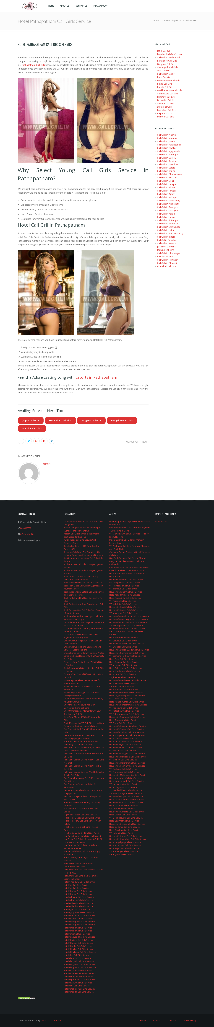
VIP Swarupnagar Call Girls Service (125, 793)
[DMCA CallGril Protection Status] (27, 998)
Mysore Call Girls (165, 116)
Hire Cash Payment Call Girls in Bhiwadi (82, 836)
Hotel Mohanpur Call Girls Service (125, 778)
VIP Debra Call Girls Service (122, 808)
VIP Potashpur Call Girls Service (124, 710)
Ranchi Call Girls (165, 87)
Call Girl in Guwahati (167, 240)
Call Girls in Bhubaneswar (170, 174)
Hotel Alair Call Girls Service (77, 955)
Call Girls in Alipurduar (168, 203)
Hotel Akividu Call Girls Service (78, 946)
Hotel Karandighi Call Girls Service (125, 597)
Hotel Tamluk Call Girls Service (123, 720)
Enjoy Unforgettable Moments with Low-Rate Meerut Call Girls (82, 712)
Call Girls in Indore (166, 236)
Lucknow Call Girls (166, 96)
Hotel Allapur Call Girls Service (78, 982)
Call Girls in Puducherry (168, 200)
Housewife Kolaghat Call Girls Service (127, 753)
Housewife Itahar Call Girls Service (125, 591)
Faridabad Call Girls (166, 110)
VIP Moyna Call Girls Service (122, 698)
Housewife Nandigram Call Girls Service (128, 704)
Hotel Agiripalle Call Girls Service (79, 912)
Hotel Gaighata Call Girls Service (124, 830)
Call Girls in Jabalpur (167, 141)
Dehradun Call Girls (166, 100)
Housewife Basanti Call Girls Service (126, 643)
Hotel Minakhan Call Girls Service (125, 845)
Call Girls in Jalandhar (167, 164)
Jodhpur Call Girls (165, 249)
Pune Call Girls (164, 77)
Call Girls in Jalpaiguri (167, 210)
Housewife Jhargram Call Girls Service (127, 762)
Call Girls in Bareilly (166, 157)
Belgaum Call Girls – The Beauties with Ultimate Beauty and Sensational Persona (83, 554)
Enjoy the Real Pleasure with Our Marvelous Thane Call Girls (79, 706)
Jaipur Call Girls (30, 420)
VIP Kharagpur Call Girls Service (124, 771)
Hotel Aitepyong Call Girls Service (79, 936)
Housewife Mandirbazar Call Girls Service (129, 616)
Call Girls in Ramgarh (167, 207)
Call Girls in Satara (166, 167)
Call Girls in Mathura (167, 177)
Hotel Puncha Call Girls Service (123, 689)
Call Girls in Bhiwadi (167, 263)
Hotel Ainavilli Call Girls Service (78, 918)
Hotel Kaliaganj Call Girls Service (124, 594)
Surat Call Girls (164, 106)
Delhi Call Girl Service (51, 1020)
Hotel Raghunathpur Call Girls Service (127, 695)
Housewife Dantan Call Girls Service (126, 802)
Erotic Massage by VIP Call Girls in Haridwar (84, 723)
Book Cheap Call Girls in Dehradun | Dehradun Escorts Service (81, 578)
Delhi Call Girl (163, 50)
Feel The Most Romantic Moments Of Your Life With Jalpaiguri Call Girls (83, 737)
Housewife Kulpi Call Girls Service (125, 607)
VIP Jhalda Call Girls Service (122, 677)
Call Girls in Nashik (166, 134)
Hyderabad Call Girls (60, 420)
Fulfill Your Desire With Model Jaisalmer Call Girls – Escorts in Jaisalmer (84, 749)
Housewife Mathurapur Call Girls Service (128, 619)
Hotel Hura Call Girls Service (122, 674)
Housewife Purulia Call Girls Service (126, 692)
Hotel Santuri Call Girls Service (123, 637)
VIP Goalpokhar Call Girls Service (125, 582)
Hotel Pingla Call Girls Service (123, 787)
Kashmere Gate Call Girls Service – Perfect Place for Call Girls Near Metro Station (129, 569)
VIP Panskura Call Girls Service (123, 707)
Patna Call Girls (164, 83)
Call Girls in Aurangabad (169, 144)
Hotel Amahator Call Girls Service (79, 988)
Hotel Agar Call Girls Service (77, 909)
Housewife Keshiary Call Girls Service (127, 765)
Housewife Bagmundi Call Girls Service (127, 726)
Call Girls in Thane (166, 187)
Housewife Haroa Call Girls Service (125, 836)
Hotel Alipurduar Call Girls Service (79, 979)
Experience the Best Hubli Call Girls (80, 726)
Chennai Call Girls (166, 103)
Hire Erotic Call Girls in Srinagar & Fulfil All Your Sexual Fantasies (83, 841)
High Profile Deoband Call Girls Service (82, 817)
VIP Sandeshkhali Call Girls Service (125, 790)
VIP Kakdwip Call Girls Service (123, 604)
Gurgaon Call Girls (91, 420)
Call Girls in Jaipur (165, 73)
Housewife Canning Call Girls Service (126, 652)
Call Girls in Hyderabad (168, 57)
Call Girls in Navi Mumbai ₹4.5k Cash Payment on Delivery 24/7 (81, 636)
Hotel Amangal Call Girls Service (79, 991)
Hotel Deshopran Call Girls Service (125, 741)
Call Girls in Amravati (167, 223)
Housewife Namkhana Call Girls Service (128, 622)
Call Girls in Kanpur (166, 243)
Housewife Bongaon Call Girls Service (127, 823)
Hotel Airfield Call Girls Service (78, 927)
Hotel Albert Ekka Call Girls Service (80, 973)
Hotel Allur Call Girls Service (77, 985)
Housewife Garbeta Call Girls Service (126, 811)
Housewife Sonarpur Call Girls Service (127, 628)
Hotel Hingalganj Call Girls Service (125, 842)
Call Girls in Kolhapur (167, 197)
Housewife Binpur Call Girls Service (126, 796)
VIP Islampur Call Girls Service (123, 588)
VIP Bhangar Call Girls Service (123, 646)
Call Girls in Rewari (166, 190)
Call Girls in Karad (166, 213)
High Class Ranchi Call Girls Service (80, 814)
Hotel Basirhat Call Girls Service (124, 820)
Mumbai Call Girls (32, 428)
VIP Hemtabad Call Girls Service (124, 585)
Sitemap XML (161, 521)
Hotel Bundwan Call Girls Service (124, 671)
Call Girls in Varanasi (167, 138)
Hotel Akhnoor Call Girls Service (79, 942)
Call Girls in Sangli (166, 170)
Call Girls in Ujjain (166, 180)
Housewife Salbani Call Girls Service (126, 732)
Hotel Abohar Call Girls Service (78, 891)
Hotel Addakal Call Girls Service (78, 903)
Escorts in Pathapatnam (96, 377)
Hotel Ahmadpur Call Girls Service (79, 915)
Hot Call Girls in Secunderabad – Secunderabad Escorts (79, 865)
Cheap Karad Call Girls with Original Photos (84, 652)
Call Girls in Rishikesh (167, 259)
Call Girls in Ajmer (166, 193)
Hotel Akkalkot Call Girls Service (79, 949)
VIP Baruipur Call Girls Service (123, 640)
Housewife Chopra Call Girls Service (126, 579)
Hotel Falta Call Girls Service (122, 659)
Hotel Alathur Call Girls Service (78, 970)
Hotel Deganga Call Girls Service (124, 826)
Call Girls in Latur (165, 230)
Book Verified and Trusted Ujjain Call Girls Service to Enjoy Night (83, 618)
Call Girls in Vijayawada (168, 151)
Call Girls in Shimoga (167, 154)
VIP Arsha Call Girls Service (122, 723)
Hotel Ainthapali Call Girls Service (79, 921)
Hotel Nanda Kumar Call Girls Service (126, 701)
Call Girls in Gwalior (166, 147)
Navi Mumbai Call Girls (168, 80)
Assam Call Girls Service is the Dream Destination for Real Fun (81, 535)
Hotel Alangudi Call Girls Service (79, 961)
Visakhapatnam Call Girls (169, 90)
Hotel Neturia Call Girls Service (123, 683)
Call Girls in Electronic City (170, 233)
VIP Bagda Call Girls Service (122, 854)
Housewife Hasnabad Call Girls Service (127, 839)
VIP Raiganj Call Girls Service (122, 600)
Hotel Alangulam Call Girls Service (79, 964)
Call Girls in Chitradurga (168, 226)
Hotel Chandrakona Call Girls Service (126, 799)
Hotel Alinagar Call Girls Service (78, 976)
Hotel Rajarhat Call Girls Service (124, 848)
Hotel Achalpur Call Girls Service (79, 897)
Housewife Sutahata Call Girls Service (127, 717)
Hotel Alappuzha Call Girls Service (80, 967)
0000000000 (25, 528)
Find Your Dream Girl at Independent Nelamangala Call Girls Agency (81, 743)
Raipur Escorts (164, 113)
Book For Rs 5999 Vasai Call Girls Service (83, 582)
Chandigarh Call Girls (167, 67)
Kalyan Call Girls (165, 256)
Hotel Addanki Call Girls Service (78, 906)
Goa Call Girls (164, 70)
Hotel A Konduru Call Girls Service (79, 881)
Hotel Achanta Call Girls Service (78, 900)
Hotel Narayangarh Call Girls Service (126, 781)
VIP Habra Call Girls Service (122, 833)
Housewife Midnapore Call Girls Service (128, 775)
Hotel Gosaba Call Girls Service (124, 662)
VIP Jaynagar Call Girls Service (123, 665)
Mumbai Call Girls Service (170, 54)
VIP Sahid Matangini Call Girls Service (126, 714)
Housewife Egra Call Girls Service (125, 744)
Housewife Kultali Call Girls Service (125, 610)
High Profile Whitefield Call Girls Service (82, 833)
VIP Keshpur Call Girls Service (123, 769)
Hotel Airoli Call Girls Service (77, 933)
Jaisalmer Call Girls (166, 246)
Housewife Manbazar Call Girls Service (127, 680)
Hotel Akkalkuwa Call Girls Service (80, 952)
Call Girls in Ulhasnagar (168, 253)
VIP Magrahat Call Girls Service (123, 613)
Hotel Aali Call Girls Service (76, 885)
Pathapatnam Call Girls (33, 64)
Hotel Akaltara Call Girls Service (78, 940)
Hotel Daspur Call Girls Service (123, 805)
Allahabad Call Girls (166, 266)
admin (46, 463)
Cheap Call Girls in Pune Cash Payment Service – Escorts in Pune (82, 648)
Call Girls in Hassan (166, 216)
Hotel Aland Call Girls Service (77, 958)
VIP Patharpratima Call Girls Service (126, 625)
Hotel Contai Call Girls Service (123, 738)
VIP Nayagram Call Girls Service (124, 784)
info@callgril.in (27, 534)
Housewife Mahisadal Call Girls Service (127, 756)
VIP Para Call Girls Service (121, 686)
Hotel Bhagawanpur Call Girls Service (127, 735)
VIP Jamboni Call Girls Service (123, 759)
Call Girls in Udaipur (167, 184)
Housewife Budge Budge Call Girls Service (129, 649)
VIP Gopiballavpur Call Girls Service (126, 817)
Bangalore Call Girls (122, 420)
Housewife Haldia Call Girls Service (126, 747)
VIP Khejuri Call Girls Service (122, 750)
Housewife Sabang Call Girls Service (126, 729)
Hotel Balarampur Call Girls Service (125, 668)
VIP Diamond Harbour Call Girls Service (127, 655)
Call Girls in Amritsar (167, 161)
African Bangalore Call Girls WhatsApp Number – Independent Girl (82, 529)
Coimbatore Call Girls (167, 93)
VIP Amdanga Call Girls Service (123, 851)
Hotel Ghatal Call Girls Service (123, 814)
